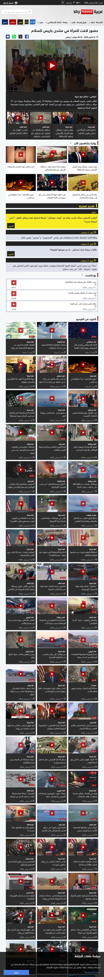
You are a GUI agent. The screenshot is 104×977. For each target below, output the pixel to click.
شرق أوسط (81, 22)
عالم (74, 22)
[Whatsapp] (14, 37)
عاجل (20, 22)
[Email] (8, 37)
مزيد (41, 22)
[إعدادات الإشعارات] (27, 22)
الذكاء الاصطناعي (54, 22)
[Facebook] (27, 37)
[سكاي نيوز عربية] (88, 11)
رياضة (65, 22)
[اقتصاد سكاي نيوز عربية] (33, 21)
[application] (52, 66)
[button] (12, 22)
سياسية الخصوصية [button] (92, 972)
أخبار (93, 22)
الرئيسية (99, 22)
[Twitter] (20, 37)
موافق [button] (16, 972)
